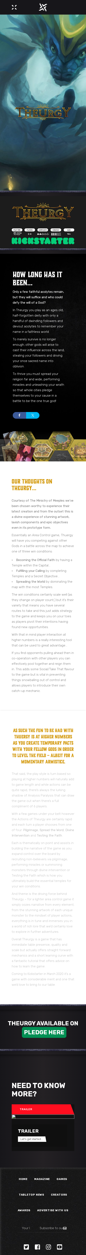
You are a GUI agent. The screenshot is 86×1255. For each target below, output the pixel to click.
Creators (59, 1194)
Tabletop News (31, 1194)
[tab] (41, 1109)
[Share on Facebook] (19, 415)
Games (62, 1179)
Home (23, 1179)
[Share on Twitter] (32, 415)
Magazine (42, 1179)
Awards (24, 1210)
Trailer (26, 1109)
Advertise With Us (52, 1210)
